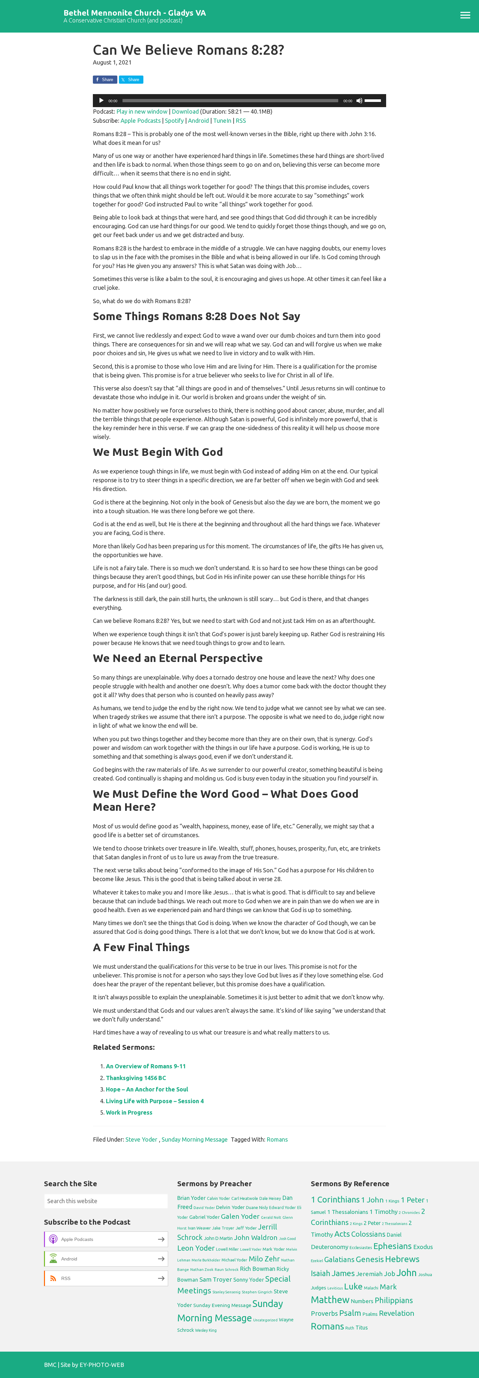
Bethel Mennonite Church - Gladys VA (135, 12)
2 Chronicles (409, 1213)
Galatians (339, 1259)
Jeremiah (369, 1273)
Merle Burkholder (206, 1260)
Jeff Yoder (246, 1227)
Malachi (371, 1288)
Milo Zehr (264, 1259)
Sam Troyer (215, 1279)
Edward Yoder (282, 1207)
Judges (318, 1287)
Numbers (362, 1301)
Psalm (350, 1312)
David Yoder (204, 1207)
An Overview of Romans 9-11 (146, 1066)
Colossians (368, 1234)
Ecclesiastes (361, 1247)
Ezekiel (317, 1260)
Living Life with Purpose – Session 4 (155, 1101)
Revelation (396, 1313)
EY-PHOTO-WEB (102, 1364)
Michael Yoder (234, 1260)
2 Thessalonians (394, 1224)
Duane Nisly (257, 1207)
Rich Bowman (257, 1268)
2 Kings (356, 1223)
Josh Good (287, 1239)
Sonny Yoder (248, 1280)
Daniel (394, 1235)
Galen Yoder (240, 1216)
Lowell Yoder (250, 1249)
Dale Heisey (270, 1198)
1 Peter (413, 1200)
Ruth (349, 1328)
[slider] (374, 100)
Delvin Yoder (230, 1207)
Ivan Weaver (199, 1228)
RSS (241, 120)
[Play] (101, 100)
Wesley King (206, 1330)
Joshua (425, 1274)
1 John (372, 1200)
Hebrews (402, 1259)
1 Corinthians (335, 1199)
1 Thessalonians (347, 1212)
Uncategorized (265, 1320)
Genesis (370, 1259)
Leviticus (335, 1288)
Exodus (423, 1247)
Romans (277, 1139)
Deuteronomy (329, 1247)
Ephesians (392, 1246)
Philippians (394, 1300)
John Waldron (256, 1237)
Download (185, 111)
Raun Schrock (227, 1269)
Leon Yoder (196, 1248)
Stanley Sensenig (226, 1292)
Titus (362, 1327)
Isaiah (320, 1273)
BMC (50, 1364)
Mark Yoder (274, 1249)
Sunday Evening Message (222, 1305)
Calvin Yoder (218, 1198)
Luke (353, 1286)
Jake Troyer (223, 1228)
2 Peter (372, 1223)
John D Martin (218, 1238)
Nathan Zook (201, 1269)
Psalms (370, 1314)
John (407, 1272)
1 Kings (392, 1200)
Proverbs (324, 1313)
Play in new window (141, 111)
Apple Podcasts (141, 120)
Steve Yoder (141, 1139)
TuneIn (222, 120)
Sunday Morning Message (195, 1139)
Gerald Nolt (271, 1217)
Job (389, 1273)
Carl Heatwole (244, 1198)
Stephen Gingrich (257, 1292)
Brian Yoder (191, 1198)
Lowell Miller (227, 1249)
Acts (342, 1233)
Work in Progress (129, 1112)
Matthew (330, 1299)
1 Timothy (384, 1211)
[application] (239, 100)
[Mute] (359, 100)
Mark (388, 1287)
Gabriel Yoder (204, 1217)
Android (198, 120)
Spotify (174, 120)
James (343, 1273)
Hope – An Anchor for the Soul (147, 1089)
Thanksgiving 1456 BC (136, 1078)
